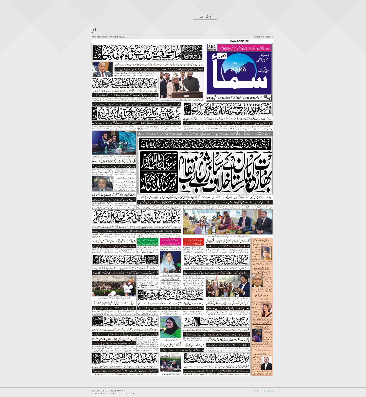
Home (255, 391)
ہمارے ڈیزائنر (269, 391)
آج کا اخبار (205, 16)
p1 (94, 30)
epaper (104, 36)
